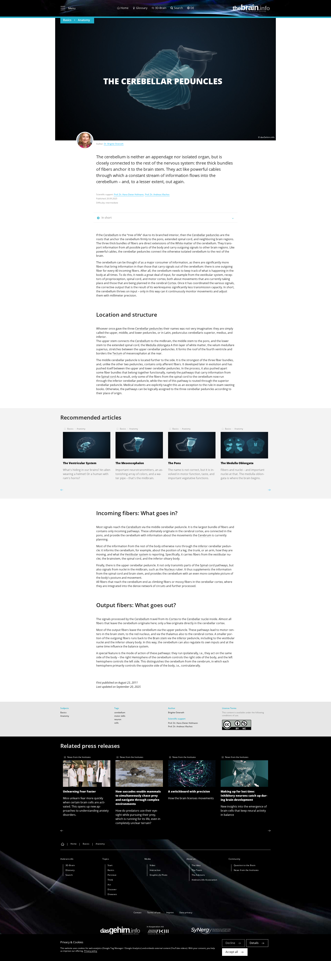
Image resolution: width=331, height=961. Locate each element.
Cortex (172, 283)
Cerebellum (110, 235)
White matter (184, 243)
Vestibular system (136, 554)
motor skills (119, 715)
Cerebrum (204, 535)
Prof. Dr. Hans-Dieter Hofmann (129, 194)
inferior (203, 546)
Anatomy (84, 20)
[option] (86, 452)
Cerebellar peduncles (205, 235)
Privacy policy (90, 950)
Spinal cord (108, 377)
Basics (67, 20)
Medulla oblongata (158, 345)
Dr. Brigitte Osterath (113, 143)
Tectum (117, 353)
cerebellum (119, 712)
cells (116, 722)
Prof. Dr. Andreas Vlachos (157, 194)
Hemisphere (140, 657)
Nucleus (169, 569)
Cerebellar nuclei (198, 619)
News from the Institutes (79, 757)
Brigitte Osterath (176, 712)
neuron (117, 719)
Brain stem (160, 638)
